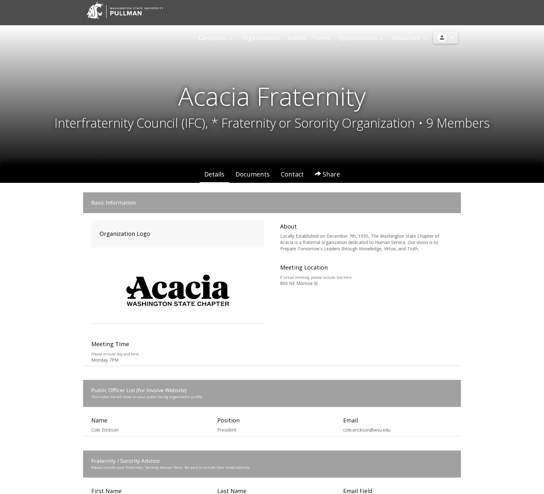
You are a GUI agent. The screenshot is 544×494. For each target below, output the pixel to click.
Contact (292, 174)
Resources (407, 38)
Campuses (213, 38)
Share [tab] (330, 174)
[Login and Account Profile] (446, 38)
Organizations (261, 38)
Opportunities (358, 38)
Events (297, 38)
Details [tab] (214, 174)
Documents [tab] (252, 174)
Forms (322, 38)
